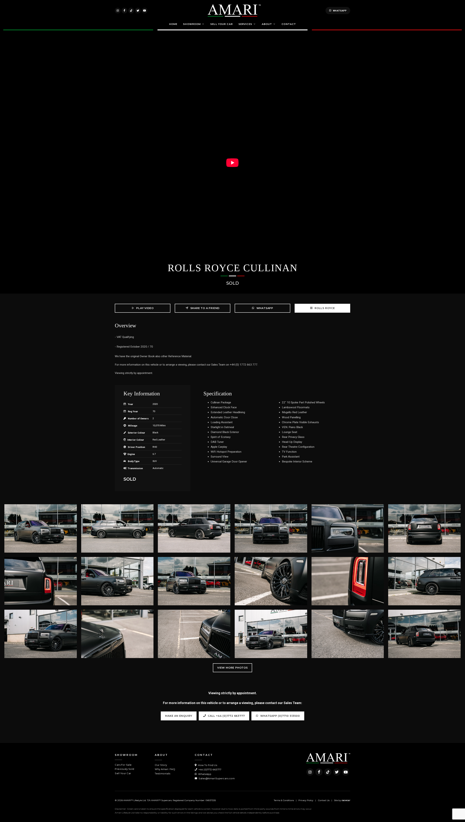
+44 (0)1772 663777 (209, 769)
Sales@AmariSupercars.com (216, 778)
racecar (346, 800)
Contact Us (323, 800)
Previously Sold (124, 768)
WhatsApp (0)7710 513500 (280, 715)
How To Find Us (207, 765)
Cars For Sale (123, 764)
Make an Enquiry (178, 715)
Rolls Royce (324, 308)
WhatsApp (340, 10)
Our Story (161, 764)
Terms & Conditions (284, 800)
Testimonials (162, 773)
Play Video (145, 308)
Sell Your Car (123, 773)
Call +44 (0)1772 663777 (226, 715)
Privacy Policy (305, 800)
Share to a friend (204, 308)
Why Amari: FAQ (165, 769)
